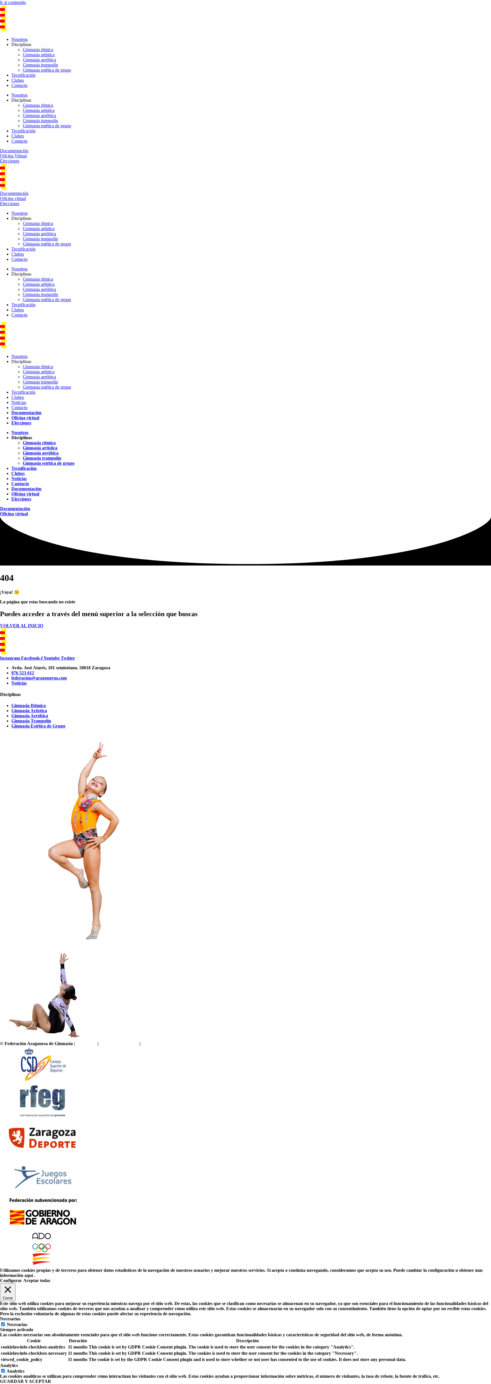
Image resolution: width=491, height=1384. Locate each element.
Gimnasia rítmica (38, 49)
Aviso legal (86, 1043)
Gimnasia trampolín (40, 64)
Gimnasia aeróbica (39, 59)
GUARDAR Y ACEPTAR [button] (25, 1381)
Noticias (18, 402)
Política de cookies (158, 1043)
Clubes (17, 80)
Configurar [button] (11, 1280)
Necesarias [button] (10, 1318)
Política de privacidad (119, 1043)
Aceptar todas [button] (36, 1280)
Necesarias (17, 1324)
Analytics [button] (9, 1365)
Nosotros (19, 39)
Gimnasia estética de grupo (47, 70)
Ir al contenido (13, 2)
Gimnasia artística (39, 54)
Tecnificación (23, 75)
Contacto (19, 85)
